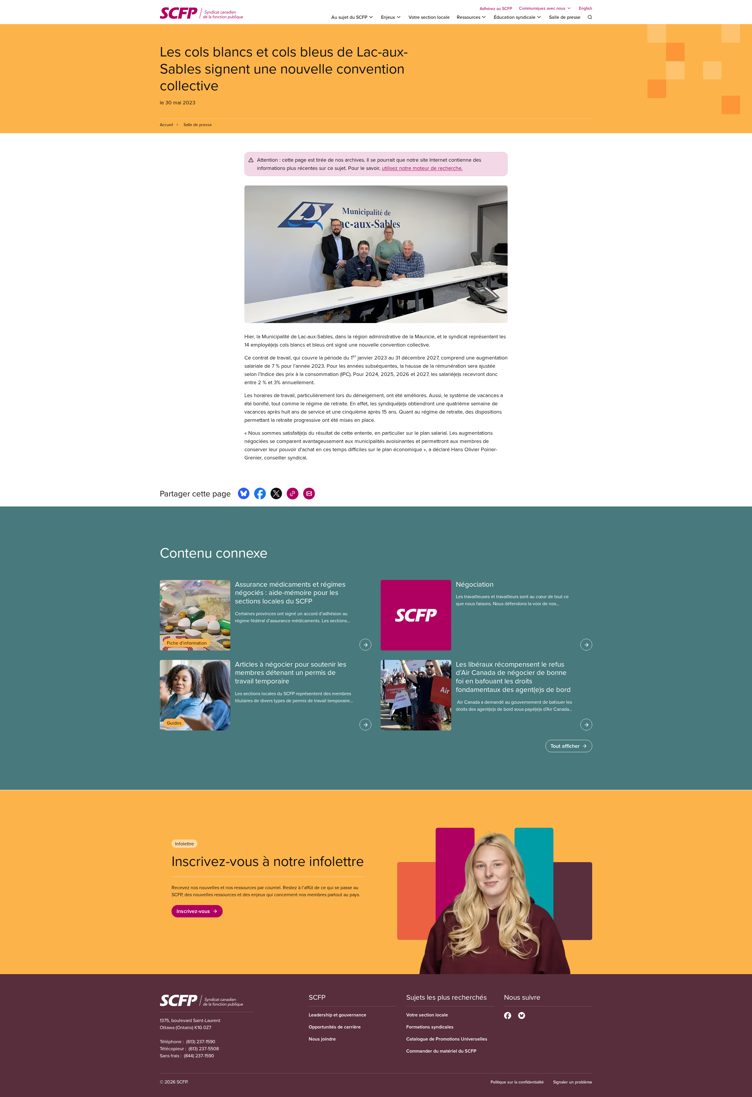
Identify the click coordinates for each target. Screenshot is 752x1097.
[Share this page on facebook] (260, 494)
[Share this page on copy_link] (292, 494)
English (585, 8)
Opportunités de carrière (335, 1027)
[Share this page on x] (276, 494)
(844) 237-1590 (199, 1055)
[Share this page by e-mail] (309, 494)
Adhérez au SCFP (496, 8)
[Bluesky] (521, 1014)
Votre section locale (429, 17)
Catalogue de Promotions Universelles (446, 1039)
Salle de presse (564, 17)
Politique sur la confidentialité (517, 1082)
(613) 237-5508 (204, 1048)
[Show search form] (590, 17)
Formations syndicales (430, 1027)
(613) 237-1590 (200, 1041)
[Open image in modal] (376, 254)
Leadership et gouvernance (337, 1014)
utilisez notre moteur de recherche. (422, 168)
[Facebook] (507, 1014)
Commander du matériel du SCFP (441, 1051)
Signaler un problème (572, 1082)
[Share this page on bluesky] (243, 494)
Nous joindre (322, 1039)
